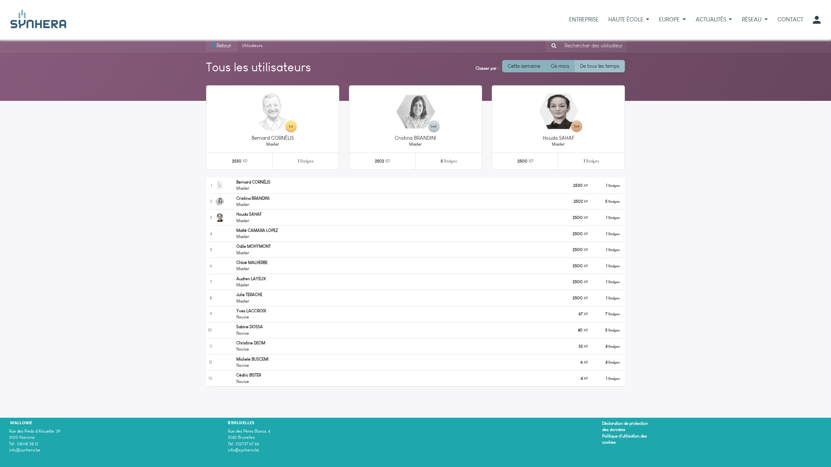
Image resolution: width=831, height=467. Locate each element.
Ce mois (560, 66)
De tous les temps (599, 66)
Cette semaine (524, 66)
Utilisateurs (252, 45)
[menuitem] (583, 20)
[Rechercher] (552, 46)
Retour (223, 45)
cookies (609, 442)
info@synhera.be (24, 450)
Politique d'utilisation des (624, 436)
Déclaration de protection (625, 423)
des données (613, 429)
